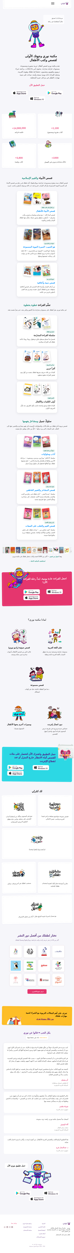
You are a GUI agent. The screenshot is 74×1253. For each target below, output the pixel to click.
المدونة (43, 1223)
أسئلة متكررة (42, 1233)
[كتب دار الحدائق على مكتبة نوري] (30, 980)
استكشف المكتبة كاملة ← (37, 561)
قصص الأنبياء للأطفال (45, 211)
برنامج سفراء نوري (27, 1223)
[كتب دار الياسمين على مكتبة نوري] (58, 965)
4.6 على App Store (37, 1037)
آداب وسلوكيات (48, 454)
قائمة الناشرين (41, 1227)
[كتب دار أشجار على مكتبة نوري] (58, 980)
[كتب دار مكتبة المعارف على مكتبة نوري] (16, 951)
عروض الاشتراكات (40, 1237)
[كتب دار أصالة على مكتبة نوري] (30, 951)
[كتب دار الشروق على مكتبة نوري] (58, 951)
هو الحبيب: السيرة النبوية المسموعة (39, 247)
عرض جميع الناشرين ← (37, 991)
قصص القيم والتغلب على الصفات (40, 526)
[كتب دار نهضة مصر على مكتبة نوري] (44, 951)
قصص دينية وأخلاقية (46, 283)
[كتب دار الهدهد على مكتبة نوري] (16, 965)
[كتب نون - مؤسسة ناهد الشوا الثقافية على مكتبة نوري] (30, 965)
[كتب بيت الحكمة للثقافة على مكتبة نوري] (44, 980)
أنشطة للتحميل (41, 1230)
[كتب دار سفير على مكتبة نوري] (44, 965)
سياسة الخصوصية (27, 1227)
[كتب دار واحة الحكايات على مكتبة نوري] (16, 980)
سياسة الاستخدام (28, 1230)
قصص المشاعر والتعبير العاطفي (40, 490)
